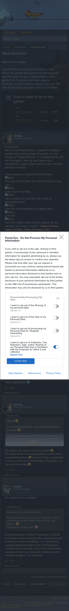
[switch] (56, 306)
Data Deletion (15, 373)
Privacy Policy (53, 373)
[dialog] (34, 306)
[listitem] (34, 298)
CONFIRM (21, 361)
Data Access (34, 373)
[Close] (62, 238)
